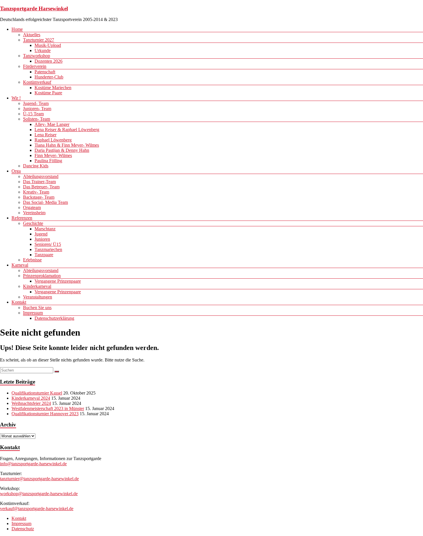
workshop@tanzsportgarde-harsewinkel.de (39, 493)
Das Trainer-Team (39, 181)
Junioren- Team (37, 108)
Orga (16, 171)
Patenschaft (45, 71)
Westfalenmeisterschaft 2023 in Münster (48, 408)
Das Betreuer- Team (41, 186)
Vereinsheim (34, 212)
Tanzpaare (44, 254)
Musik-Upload (48, 45)
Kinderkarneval (37, 286)
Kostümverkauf (37, 82)
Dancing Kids (35, 165)
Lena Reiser (45, 134)
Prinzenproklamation (42, 275)
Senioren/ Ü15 (48, 244)
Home (17, 29)
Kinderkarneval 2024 (31, 398)
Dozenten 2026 (48, 61)
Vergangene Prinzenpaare (58, 281)
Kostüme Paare (48, 92)
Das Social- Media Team (45, 202)
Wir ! (16, 97)
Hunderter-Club (49, 76)
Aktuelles (31, 34)
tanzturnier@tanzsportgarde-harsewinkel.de (39, 478)
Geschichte (33, 223)
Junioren (42, 239)
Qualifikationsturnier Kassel (37, 392)
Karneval (20, 265)
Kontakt (19, 302)
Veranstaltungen (37, 296)
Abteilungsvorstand (40, 176)
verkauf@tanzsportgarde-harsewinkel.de (36, 508)
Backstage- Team (38, 197)
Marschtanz (45, 228)
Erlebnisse (32, 259)
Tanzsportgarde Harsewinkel (34, 8)
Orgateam (32, 207)
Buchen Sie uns (37, 307)
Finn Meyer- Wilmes (53, 155)
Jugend (41, 233)
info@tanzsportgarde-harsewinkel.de (33, 463)
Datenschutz (23, 528)
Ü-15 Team (33, 113)
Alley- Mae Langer (52, 124)
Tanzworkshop (36, 55)
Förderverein (34, 66)
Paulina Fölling (48, 160)
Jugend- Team (36, 103)
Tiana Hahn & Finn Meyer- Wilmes (67, 145)
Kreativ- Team (36, 191)
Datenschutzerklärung (54, 318)
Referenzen (22, 217)
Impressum (33, 312)
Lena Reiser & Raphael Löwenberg (67, 129)
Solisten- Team (36, 118)
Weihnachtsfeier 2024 (31, 403)
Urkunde (43, 50)
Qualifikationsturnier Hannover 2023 (45, 413)
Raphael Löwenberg (53, 139)
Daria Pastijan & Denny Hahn (62, 150)
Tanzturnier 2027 (38, 39)
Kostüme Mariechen (53, 87)
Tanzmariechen (48, 249)
